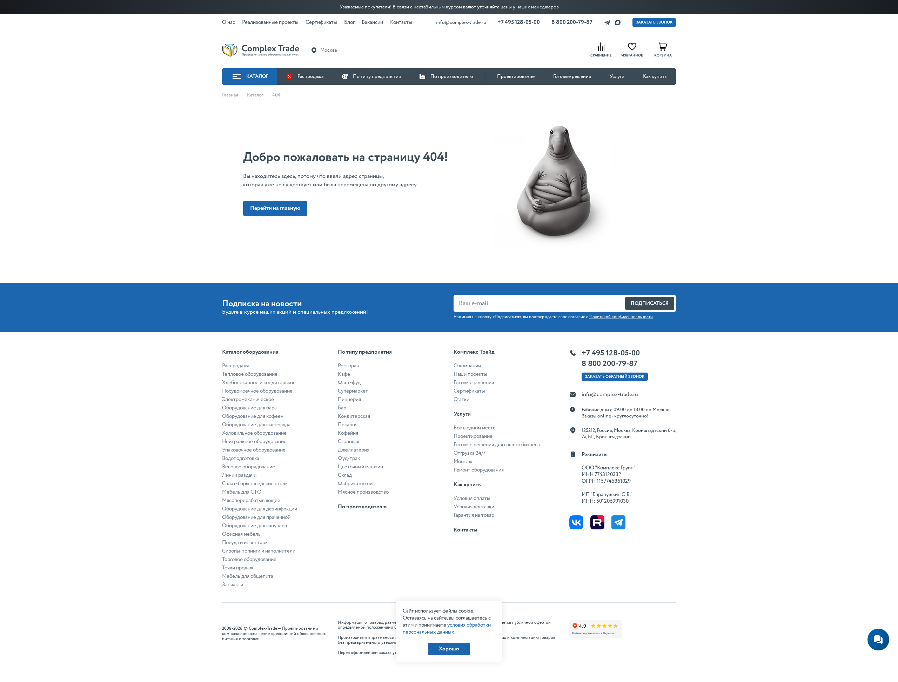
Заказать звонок (654, 22)
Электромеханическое (248, 399)
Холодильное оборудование (254, 433)
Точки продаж (237, 568)
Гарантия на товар (474, 515)
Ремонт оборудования (479, 470)
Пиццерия (349, 399)
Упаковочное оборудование (254, 450)
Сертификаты (469, 391)
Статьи (461, 399)
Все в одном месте (475, 428)
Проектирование (516, 76)
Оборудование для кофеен (252, 416)
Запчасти (232, 585)
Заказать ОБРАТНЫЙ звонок (614, 377)
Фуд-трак (349, 458)
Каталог (257, 76)
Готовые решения (572, 76)
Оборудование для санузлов (254, 526)
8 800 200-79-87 (571, 22)
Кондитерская (354, 416)
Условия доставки (474, 507)
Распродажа (310, 76)
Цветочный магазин (360, 467)
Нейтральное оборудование (254, 442)
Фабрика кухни (355, 484)
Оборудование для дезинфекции (259, 509)
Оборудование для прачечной (256, 517)
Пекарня (347, 425)
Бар (342, 408)
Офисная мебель (241, 534)
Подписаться (650, 303)
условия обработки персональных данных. (447, 628)
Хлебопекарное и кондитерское (259, 383)
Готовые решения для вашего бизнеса (497, 445)
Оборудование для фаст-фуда (256, 425)
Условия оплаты (472, 498)
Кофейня (348, 433)
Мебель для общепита (247, 576)
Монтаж (463, 462)
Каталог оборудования (250, 352)
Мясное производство (363, 492)
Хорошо (449, 649)
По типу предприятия (377, 76)
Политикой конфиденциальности (621, 317)
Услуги (617, 76)
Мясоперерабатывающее (251, 500)
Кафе (344, 374)
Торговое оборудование (249, 559)
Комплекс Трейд (474, 352)
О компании (467, 366)
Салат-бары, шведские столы (255, 484)
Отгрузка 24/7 (469, 453)
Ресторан (348, 366)
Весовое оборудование (248, 467)
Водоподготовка (240, 458)
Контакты (465, 530)
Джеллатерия (353, 450)
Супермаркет (353, 391)
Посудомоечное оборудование (257, 391)
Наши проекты (470, 374)
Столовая (348, 442)
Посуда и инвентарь (245, 543)
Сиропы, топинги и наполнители (258, 551)
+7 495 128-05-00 (518, 22)
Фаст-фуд (349, 383)
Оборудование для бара (249, 408)
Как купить (654, 76)
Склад (345, 475)
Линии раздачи (239, 475)
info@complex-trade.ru (461, 22)
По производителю (451, 76)
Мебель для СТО (241, 492)
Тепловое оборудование (249, 374)
